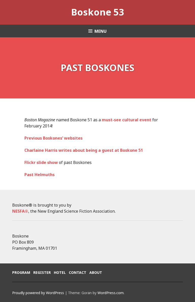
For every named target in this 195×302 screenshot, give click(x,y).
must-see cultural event (126, 120)
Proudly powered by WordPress (38, 292)
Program (21, 272)
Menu (100, 31)
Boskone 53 (97, 12)
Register (42, 272)
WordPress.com (111, 292)
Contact (77, 272)
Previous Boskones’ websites (53, 138)
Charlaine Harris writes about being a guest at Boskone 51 (83, 150)
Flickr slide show (41, 162)
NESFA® (20, 211)
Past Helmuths (39, 174)
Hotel (60, 272)
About (95, 272)
